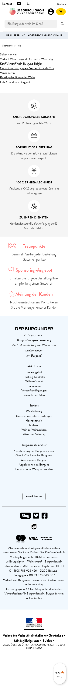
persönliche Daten (34, 395)
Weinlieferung (34, 411)
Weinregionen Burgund (34, 460)
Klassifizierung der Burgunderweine (34, 451)
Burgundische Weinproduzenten (34, 469)
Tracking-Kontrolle (34, 376)
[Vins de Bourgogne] (26, 11)
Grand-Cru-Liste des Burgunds (34, 455)
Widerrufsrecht (34, 381)
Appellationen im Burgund (34, 464)
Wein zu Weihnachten (34, 429)
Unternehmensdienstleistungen (34, 416)
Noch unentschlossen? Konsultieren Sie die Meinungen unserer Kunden (34, 305)
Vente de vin (7, 72)
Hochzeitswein (34, 420)
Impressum (34, 386)
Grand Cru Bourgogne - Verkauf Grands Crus (27, 68)
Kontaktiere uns (34, 496)
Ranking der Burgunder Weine (17, 77)
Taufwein (34, 425)
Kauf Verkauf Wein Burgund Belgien (21, 63)
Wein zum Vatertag (34, 434)
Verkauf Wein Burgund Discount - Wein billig (26, 59)
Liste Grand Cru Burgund (15, 82)
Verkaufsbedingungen (34, 390)
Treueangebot (34, 372)
